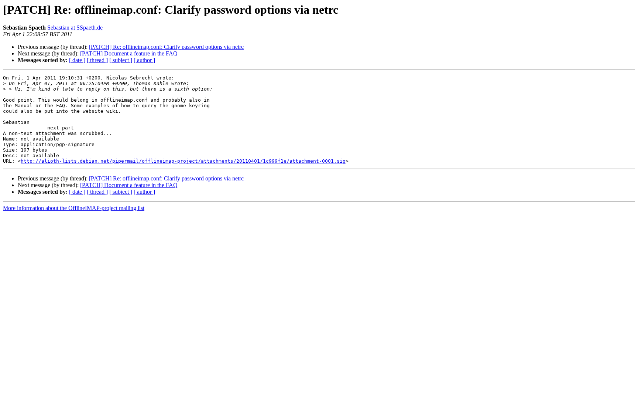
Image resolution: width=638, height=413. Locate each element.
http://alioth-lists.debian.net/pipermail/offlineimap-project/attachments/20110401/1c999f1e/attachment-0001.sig (183, 161)
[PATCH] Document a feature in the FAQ (129, 53)
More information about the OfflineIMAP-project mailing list (73, 208)
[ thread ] (97, 60)
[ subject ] (120, 60)
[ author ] (144, 60)
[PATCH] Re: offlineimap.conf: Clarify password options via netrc (166, 47)
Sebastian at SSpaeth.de (75, 27)
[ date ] (77, 60)
